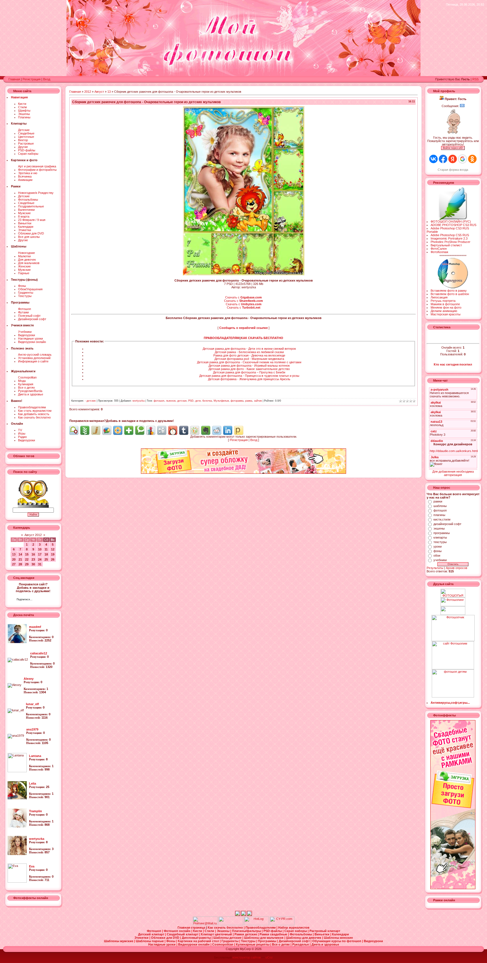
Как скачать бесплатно (34, 417)
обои (436, 555)
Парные (23, 273)
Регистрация (32, 79)
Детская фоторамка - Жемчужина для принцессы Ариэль (249, 379)
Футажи (23, 312)
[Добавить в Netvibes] (128, 430)
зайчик (258, 400)
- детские (90, 400)
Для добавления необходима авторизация (453, 473)
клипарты (440, 537)
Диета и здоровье (30, 394)
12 (52, 549)
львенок (171, 400)
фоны (437, 551)
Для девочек (27, 259)
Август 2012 (33, 535)
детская (182, 400)
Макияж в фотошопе (445, 304)
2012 (87, 91)
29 (26, 564)
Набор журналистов (293, 927)
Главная (14, 79)
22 (26, 559)
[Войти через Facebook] (443, 159)
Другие (23, 147)
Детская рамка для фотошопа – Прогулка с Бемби (249, 372)
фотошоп (159, 400)
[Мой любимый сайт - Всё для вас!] (453, 610)
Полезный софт (29, 315)
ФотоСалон (439, 248)
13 (14, 554)
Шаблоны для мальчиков (264, 937)
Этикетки (24, 230)
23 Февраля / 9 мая (31, 220)
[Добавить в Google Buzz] (106, 430)
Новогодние (26, 252)
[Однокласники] (44, 600)
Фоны (22, 285)
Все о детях (26, 387)
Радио (22, 437)
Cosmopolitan (27, 377)
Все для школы (29, 236)
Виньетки (24, 223)
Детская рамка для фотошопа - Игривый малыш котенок (249, 365)
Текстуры (25, 296)
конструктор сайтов (247, 957)
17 (39, 554)
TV (20, 430)
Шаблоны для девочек (304, 937)
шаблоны (440, 506)
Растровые (26, 143)
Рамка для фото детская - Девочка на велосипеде (249, 355)
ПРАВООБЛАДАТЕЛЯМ (221, 338)
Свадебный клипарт (183, 934)
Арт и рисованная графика (37, 166)
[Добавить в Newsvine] (84, 430)
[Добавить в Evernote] (205, 430)
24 (39, 559)
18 (46, 554)
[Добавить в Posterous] (238, 430)
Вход (46, 79)
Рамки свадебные (274, 934)
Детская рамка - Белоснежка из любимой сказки (249, 352)
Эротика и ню (27, 173)
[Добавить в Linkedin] (227, 430)
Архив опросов (456, 568)
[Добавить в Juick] (95, 430)
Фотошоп (24, 309)
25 (46, 559)
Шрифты (24, 110)
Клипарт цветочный (217, 934)
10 (39, 549)
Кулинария (25, 384)
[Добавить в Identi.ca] (73, 430)
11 (46, 549)
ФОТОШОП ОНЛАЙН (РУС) (451, 221)
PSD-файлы (26, 150)
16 (33, 554)
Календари (25, 226)
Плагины (24, 117)
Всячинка (25, 176)
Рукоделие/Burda (30, 391)
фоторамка (237, 400)
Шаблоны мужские (119, 941)
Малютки (24, 256)
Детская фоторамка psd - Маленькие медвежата (249, 358)
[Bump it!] (150, 430)
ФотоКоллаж (439, 252)
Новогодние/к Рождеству (36, 192)
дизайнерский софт (447, 524)
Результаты (435, 568)
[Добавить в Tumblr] (183, 430)
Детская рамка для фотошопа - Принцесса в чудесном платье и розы (249, 375)
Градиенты (25, 292)
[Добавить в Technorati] (139, 430)
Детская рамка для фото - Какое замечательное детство (249, 369)
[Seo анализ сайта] (282, 924)
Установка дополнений (34, 358)
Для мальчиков (28, 263)
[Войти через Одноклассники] (472, 159)
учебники (440, 560)
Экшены (24, 114)
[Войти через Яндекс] (452, 159)
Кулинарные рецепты (253, 944)
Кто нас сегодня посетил (453, 364)
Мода (22, 380)
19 (52, 554)
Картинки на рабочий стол (199, 941)
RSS (475, 79)
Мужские (24, 213)
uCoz (269, 957)
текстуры (440, 542)
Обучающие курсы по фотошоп (337, 941)
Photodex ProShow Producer (450, 241)
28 (20, 564)
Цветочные (26, 136)
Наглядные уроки (30, 338)
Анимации (25, 179)
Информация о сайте (33, 361)
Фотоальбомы (28, 199)
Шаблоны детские (227, 937)
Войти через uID (453, 148)
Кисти (22, 103)
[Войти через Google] (462, 158)
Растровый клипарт (324, 931)
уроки (437, 546)
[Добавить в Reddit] (216, 430)
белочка (207, 400)
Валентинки (26, 209)
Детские (24, 130)
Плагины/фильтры (247, 931)
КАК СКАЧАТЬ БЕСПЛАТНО (262, 338)
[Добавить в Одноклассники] (194, 430)
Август (99, 91)
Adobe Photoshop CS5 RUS (450, 235)
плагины (439, 515)
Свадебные (26, 133)
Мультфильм (221, 400)
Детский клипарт (151, 934)
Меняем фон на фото (446, 307)
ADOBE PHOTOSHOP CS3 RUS (453, 225)
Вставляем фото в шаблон (450, 294)
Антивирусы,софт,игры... (450, 702)
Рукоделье (301, 944)
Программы (267, 941)
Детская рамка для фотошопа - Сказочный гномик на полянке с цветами (249, 362)
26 (52, 559)
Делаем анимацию (444, 311)
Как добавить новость (33, 414)
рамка (248, 400)
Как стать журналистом (35, 410)
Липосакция (439, 297)
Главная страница (192, 927)
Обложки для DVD (31, 233)
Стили (22, 107)
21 (20, 559)
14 (20, 554)
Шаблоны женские (338, 937)
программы (441, 533)
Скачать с (243, 297)
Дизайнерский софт (32, 319)
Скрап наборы (28, 153)
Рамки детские (246, 934)
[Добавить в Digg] (161, 430)
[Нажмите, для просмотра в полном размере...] (243, 274)
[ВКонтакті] (38, 600)
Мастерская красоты (446, 314)
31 (39, 564)
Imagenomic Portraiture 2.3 (449, 238)
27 (14, 564)
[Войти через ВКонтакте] (433, 159)
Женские (24, 266)
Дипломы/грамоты (197, 937)
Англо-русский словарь (35, 354)
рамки (437, 501)
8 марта (23, 216)
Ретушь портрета (443, 300)
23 (33, 559)
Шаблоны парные (150, 941)
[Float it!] (117, 430)
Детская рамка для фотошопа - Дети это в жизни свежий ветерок (249, 348)
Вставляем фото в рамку (449, 290)
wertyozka (138, 400)
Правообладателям (32, 407)
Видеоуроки (26, 335)
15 (26, 554)
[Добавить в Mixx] (172, 430)
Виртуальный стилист (446, 245)
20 (14, 559)
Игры (21, 433)
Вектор (23, 140)
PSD (191, 400)
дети (198, 400)
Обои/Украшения (30, 289)
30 (33, 564)
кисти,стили (441, 519)
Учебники (25, 331)
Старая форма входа (453, 169)
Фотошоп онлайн (177, 931)
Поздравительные (31, 206)
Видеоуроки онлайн (32, 342)
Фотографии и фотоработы (37, 169)
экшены (439, 528)
